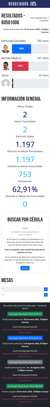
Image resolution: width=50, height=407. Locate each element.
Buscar (25, 268)
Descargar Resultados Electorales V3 (25, 314)
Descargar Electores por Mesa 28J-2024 (25, 386)
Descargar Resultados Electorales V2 (25, 338)
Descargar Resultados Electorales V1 (25, 362)
